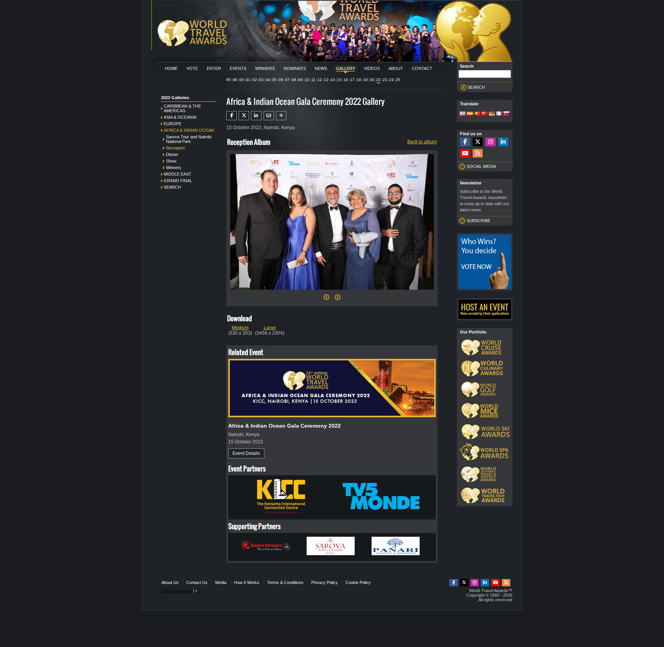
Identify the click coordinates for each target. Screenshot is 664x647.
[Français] (499, 114)
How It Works (246, 582)
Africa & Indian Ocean (189, 130)
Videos (372, 68)
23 (385, 80)
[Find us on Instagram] (490, 142)
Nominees (295, 68)
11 (313, 80)
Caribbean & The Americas (182, 108)
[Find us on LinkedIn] (503, 142)
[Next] (332, 292)
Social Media (481, 166)
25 (398, 80)
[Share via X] (244, 115)
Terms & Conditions (285, 582)
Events (238, 68)
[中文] (484, 114)
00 (241, 80)
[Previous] (326, 299)
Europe (172, 123)
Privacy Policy (324, 582)
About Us (170, 582)
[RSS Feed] (478, 153)
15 (339, 80)
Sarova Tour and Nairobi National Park (188, 139)
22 (378, 80)
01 (248, 80)
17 (352, 80)
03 (261, 80)
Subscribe (478, 220)
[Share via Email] (269, 115)
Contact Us (197, 582)
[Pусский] (506, 114)
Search (172, 187)
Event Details (246, 453)
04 (268, 80)
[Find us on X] (478, 142)
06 (281, 80)
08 (294, 80)
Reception (175, 148)
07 (287, 80)
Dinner (172, 154)
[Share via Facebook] (231, 115)
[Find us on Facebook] (465, 142)
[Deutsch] (492, 114)
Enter (214, 68)
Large (270, 327)
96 (235, 80)
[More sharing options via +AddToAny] (281, 115)
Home (171, 68)
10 (307, 80)
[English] (463, 114)
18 (359, 80)
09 (300, 80)
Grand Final (178, 180)
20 (372, 80)
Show (171, 161)
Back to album (422, 141)
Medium (240, 327)
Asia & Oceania (180, 117)
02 (254, 80)
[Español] (470, 114)
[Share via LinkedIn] (256, 115)
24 (391, 80)
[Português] (477, 114)
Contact (422, 68)
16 (346, 80)
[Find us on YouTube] (465, 153)
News (321, 68)
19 (365, 80)
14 (332, 80)
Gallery (345, 68)
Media (220, 582)
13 (326, 80)
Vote (192, 68)
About (395, 68)
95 (228, 80)
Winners (265, 68)
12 (319, 80)
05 (274, 80)
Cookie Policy (358, 582)
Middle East (177, 174)
